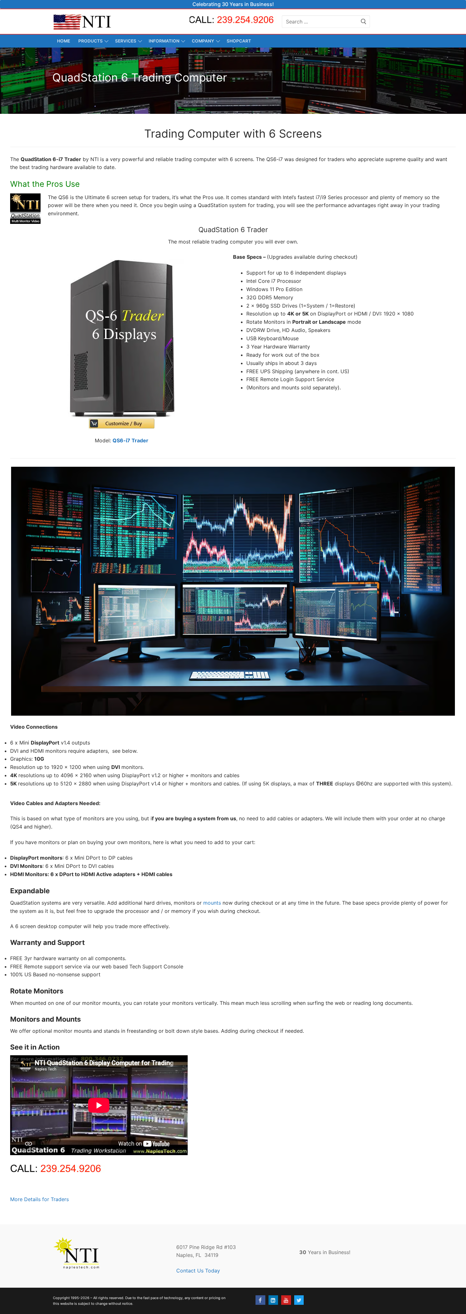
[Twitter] (299, 1300)
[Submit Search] (363, 21)
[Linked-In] (273, 1300)
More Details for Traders (39, 1199)
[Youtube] (286, 1300)
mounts (213, 903)
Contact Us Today (198, 1270)
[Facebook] (260, 1300)
